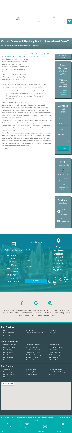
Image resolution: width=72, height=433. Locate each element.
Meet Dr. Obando (9, 333)
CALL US (4, 431)
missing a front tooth (14, 56)
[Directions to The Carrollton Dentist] (58, 240)
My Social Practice (46, 418)
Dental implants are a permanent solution (25, 107)
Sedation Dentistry (55, 352)
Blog (4, 377)
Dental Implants (8, 355)
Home (5, 330)
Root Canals (53, 350)
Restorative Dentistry (56, 347)
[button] (54, 17)
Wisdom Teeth (54, 360)
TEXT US (22, 431)
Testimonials (7, 369)
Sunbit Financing (31, 374)
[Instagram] (50, 303)
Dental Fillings (8, 352)
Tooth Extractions (55, 357)
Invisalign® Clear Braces (34, 350)
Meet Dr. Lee (7, 335)
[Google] (36, 303)
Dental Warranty (8, 374)
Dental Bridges (8, 350)
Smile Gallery (7, 372)
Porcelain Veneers (32, 360)
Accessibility (53, 330)
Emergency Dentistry (33, 345)
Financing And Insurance (34, 372)
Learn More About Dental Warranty (63, 187)
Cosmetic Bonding (9, 345)
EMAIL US (40, 431)
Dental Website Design (29, 418)
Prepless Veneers (54, 345)
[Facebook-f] (22, 303)
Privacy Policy (53, 333)
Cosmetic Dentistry (9, 347)
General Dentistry (32, 347)
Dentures (6, 360)
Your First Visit (31, 369)
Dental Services (8, 357)
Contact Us (29, 330)
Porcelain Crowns (32, 357)
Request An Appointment (34, 333)
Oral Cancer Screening (33, 355)
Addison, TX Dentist (7, 45)
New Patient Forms (55, 369)
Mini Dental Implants (33, 352)
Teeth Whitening (54, 355)
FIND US (58, 431)
